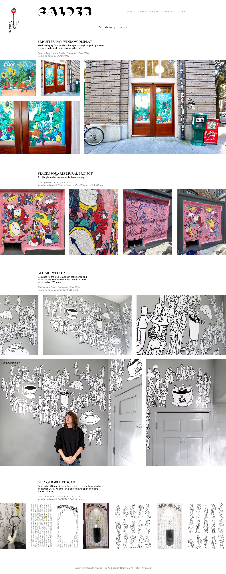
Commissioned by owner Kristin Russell (58, 290)
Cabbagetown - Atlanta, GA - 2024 (55, 182)
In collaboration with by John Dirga (70, 185)
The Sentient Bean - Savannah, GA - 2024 (59, 287)
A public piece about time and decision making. (61, 177)
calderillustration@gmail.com (88, 568)
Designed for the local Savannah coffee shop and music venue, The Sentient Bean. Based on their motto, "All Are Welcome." (62, 279)
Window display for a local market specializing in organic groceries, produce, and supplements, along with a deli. (71, 46)
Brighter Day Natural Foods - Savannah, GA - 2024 (63, 53)
